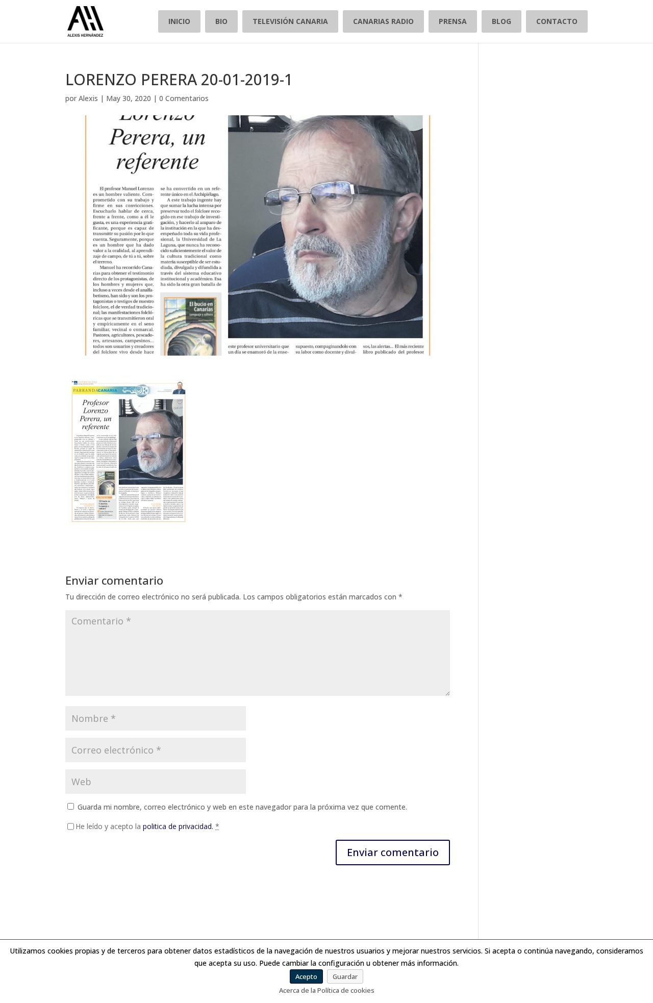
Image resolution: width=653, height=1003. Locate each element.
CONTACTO (556, 21)
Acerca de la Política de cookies (326, 990)
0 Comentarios (184, 98)
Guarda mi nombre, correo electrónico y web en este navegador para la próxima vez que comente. (242, 807)
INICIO (179, 21)
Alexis (88, 98)
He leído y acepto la (147, 826)
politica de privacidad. (178, 826)
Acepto (306, 976)
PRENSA (453, 21)
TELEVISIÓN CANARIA (290, 21)
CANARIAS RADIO (383, 21)
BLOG (501, 21)
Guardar (345, 976)
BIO (221, 21)
